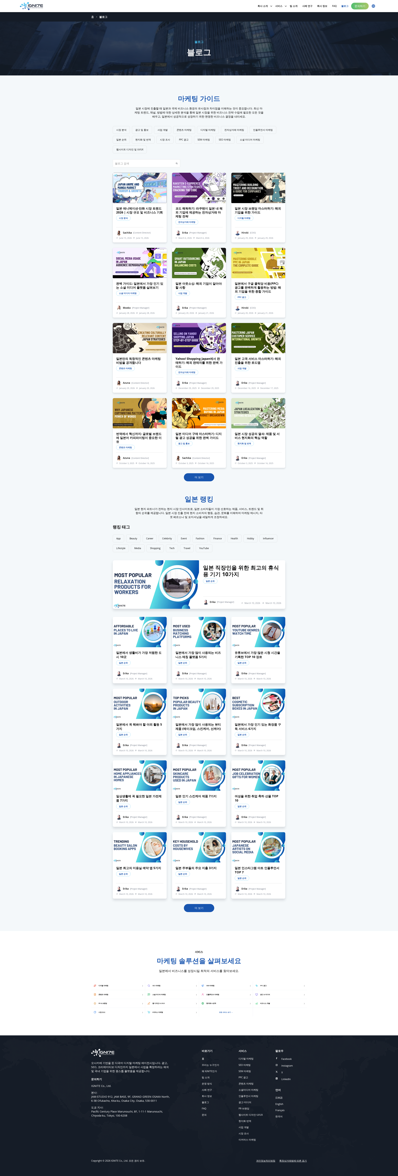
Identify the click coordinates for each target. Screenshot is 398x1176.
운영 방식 (207, 1083)
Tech (172, 548)
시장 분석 (121, 129)
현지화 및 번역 (143, 139)
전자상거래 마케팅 (234, 129)
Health (234, 538)
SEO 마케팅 (225, 139)
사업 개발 (163, 129)
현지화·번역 (245, 1121)
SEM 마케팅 (204, 139)
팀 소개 (294, 6)
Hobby (250, 538)
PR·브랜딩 (244, 1108)
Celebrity (167, 538)
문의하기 (360, 6)
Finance (217, 538)
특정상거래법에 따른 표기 (293, 1160)
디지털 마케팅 (208, 129)
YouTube (204, 548)
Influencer (268, 538)
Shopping (155, 548)
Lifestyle (120, 548)
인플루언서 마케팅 (263, 129)
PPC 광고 (184, 139)
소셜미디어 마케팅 (248, 1089)
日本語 (279, 1097)
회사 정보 (322, 6)
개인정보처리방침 (265, 1160)
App (118, 538)
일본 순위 (121, 139)
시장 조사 (165, 139)
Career (149, 538)
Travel (187, 548)
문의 (204, 1114)
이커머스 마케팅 (247, 1139)
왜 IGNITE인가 (209, 1071)
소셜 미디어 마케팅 (250, 139)
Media (137, 548)
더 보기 (199, 477)
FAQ (334, 6)
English (279, 1104)
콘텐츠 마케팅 (184, 129)
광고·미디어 (245, 1102)
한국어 (279, 1116)
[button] (264, 6)
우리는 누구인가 (210, 1065)
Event (184, 538)
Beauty (133, 538)
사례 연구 (307, 6)
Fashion (200, 538)
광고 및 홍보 (142, 129)
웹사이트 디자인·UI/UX (251, 1114)
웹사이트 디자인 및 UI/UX (129, 149)
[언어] (373, 6)
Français (280, 1110)
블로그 (344, 6)
